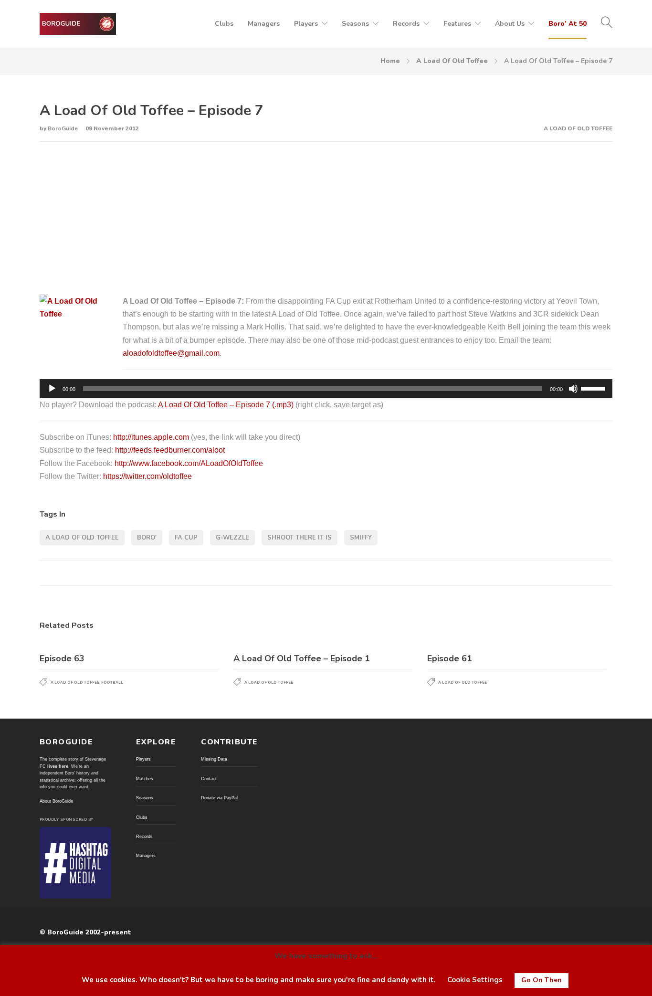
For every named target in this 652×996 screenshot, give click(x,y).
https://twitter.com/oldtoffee (147, 476)
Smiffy (361, 537)
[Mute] (573, 388)
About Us (510, 23)
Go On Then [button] (541, 980)
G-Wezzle (232, 537)
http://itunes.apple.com (151, 437)
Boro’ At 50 (567, 23)
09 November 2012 (112, 128)
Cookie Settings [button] (475, 980)
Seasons (355, 23)
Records (406, 23)
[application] (326, 388)
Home (390, 60)
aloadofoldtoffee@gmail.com (171, 353)
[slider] (594, 387)
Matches (144, 778)
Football (112, 682)
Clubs (224, 23)
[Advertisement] (326, 218)
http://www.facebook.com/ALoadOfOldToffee (189, 463)
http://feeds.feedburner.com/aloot (170, 450)
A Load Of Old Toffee (452, 60)
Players (306, 23)
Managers (264, 23)
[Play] (52, 388)
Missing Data (214, 759)
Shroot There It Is (299, 537)
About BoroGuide (56, 801)
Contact (209, 778)
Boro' (147, 537)
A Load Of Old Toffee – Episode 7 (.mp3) (226, 405)
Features (457, 23)
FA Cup (186, 537)
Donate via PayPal (219, 797)
